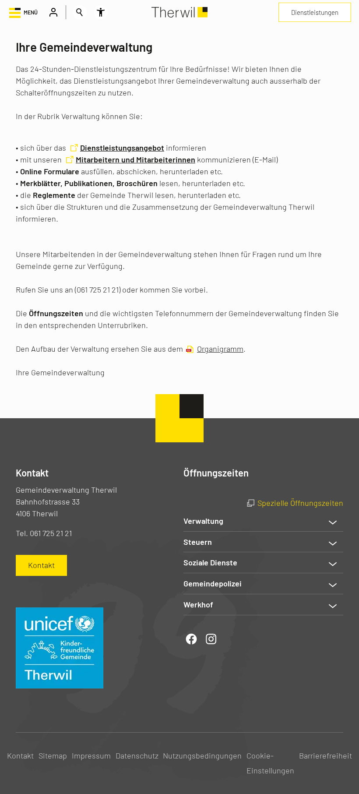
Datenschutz (137, 755)
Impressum (91, 755)
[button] (23, 12)
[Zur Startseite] (179, 12)
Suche (80, 12)
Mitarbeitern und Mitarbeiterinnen (135, 159)
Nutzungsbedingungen (202, 755)
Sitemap (53, 755)
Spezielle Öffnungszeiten (300, 503)
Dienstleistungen (314, 12)
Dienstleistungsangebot (122, 147)
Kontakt (20, 755)
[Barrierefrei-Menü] (101, 12)
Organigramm (220, 348)
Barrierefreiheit (325, 755)
